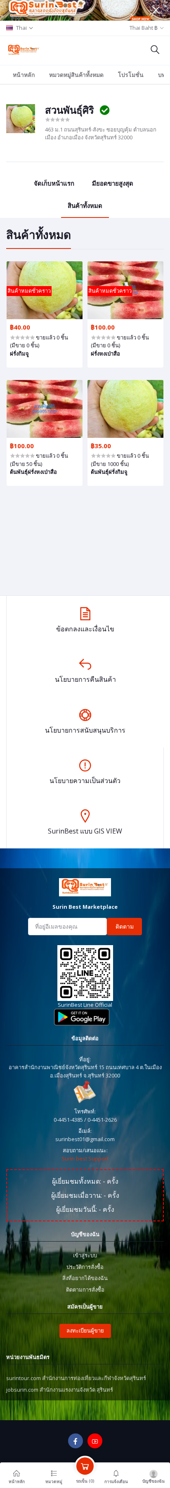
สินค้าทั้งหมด (85, 205)
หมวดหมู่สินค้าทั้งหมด (76, 75)
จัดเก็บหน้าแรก (54, 183)
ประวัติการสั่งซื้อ (85, 1267)
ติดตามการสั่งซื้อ (85, 1289)
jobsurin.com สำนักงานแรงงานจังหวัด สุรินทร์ (59, 1389)
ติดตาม (125, 926)
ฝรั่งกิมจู (19, 353)
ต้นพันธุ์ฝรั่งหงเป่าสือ (33, 471)
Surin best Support (85, 1158)
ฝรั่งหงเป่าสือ (105, 353)
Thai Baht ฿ (144, 27)
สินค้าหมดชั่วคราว (29, 290)
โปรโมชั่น (131, 75)
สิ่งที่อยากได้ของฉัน (85, 1278)
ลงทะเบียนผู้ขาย (85, 1330)
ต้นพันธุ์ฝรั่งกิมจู (109, 471)
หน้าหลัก (24, 75)
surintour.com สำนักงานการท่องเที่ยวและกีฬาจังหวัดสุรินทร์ (76, 1378)
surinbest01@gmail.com (85, 1139)
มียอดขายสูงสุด (112, 183)
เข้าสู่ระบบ (85, 1255)
